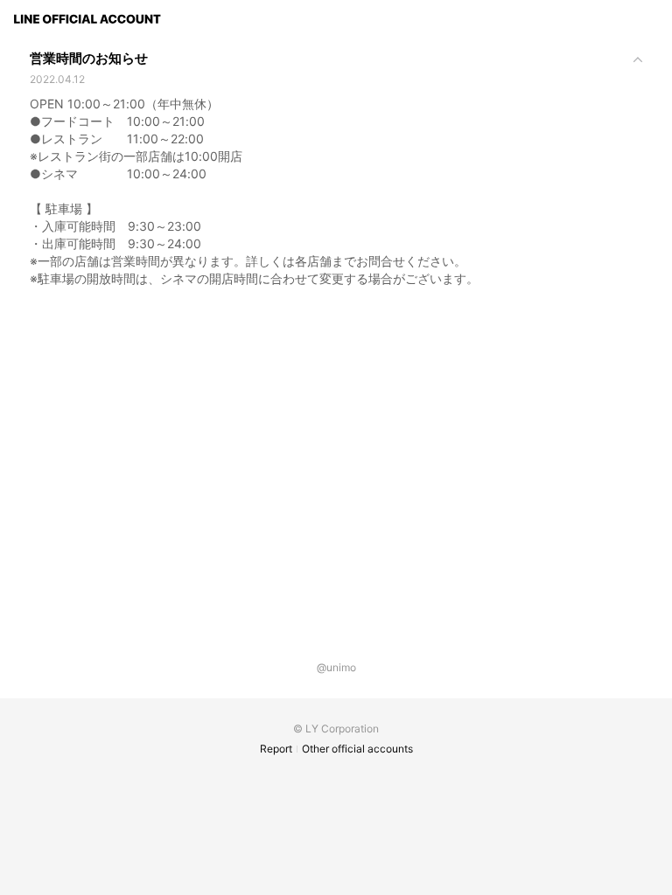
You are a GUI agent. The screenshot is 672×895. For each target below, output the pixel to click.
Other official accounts (357, 748)
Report (276, 748)
